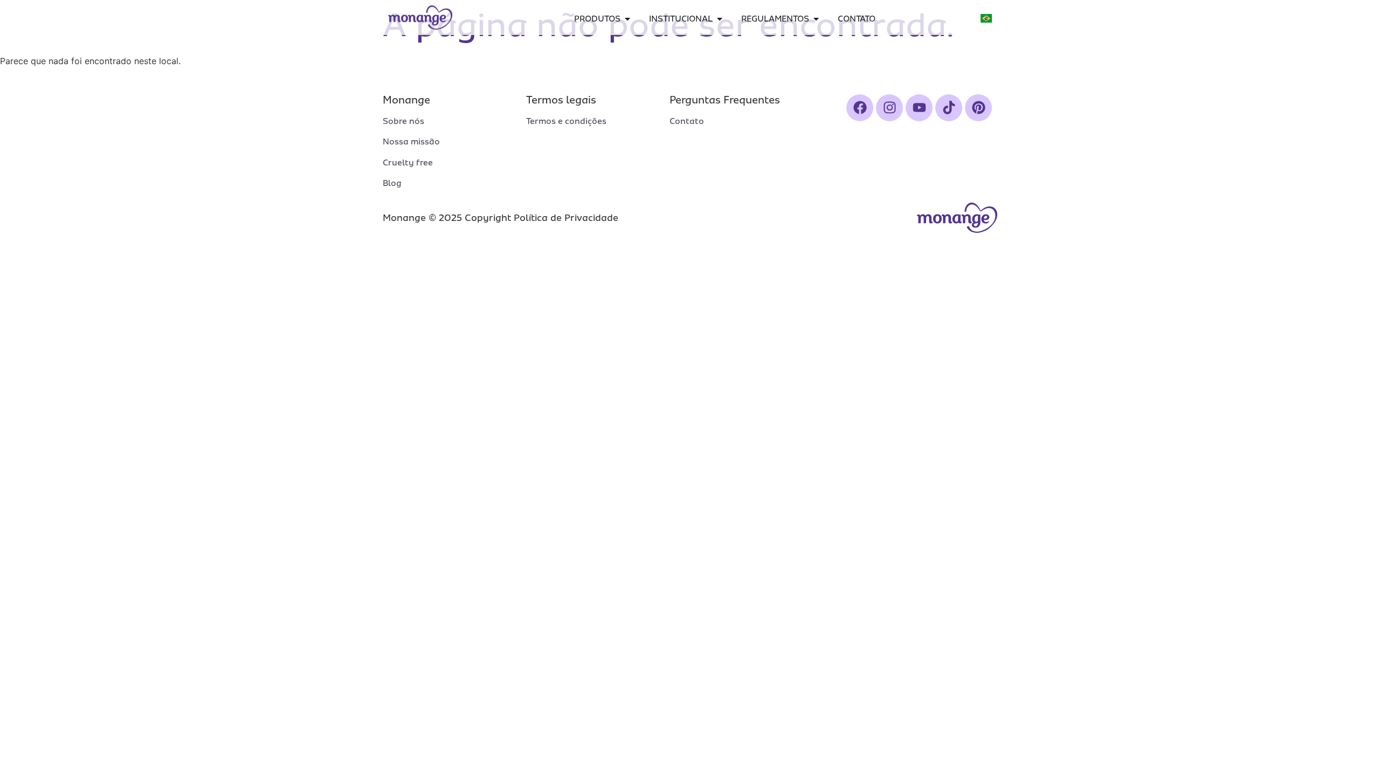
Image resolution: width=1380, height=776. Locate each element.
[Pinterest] (978, 107)
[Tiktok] (948, 107)
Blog (392, 183)
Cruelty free (408, 163)
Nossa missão (411, 142)
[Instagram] (889, 107)
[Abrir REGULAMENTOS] (816, 18)
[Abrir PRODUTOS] (627, 18)
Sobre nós (403, 121)
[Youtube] (919, 107)
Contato (687, 121)
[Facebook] (859, 107)
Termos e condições (566, 121)
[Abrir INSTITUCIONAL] (719, 18)
